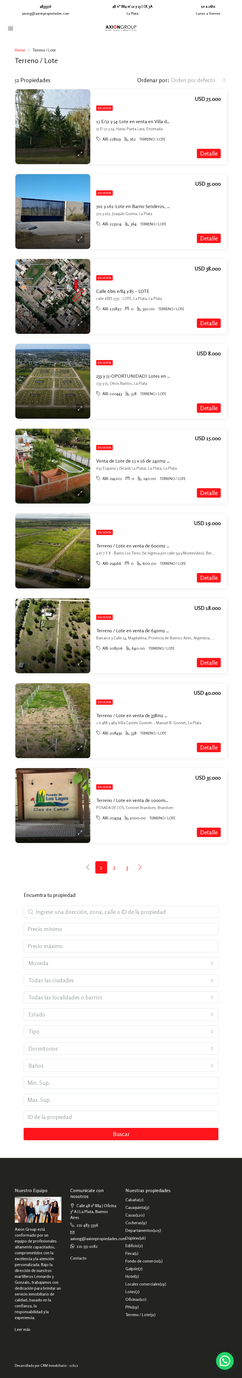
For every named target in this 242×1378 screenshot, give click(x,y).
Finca (129, 1253)
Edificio (131, 1245)
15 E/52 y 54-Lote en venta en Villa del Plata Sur (143, 121)
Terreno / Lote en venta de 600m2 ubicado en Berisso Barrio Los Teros (167, 546)
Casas (130, 1214)
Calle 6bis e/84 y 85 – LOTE (122, 291)
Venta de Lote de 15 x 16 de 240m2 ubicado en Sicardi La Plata (158, 461)
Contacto (78, 1257)
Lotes (130, 1291)
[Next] (140, 867)
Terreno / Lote (137, 1314)
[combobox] (198, 80)
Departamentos (139, 1230)
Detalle (209, 153)
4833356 (45, 6)
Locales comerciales (142, 1283)
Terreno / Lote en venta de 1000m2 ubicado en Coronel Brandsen (162, 800)
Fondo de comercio (141, 1260)
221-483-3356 (87, 1224)
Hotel (130, 1276)
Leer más (22, 1329)
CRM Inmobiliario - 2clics (59, 1365)
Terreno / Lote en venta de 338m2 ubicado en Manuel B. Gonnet (160, 715)
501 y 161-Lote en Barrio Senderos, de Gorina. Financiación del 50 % (164, 206)
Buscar (121, 1134)
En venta (104, 108)
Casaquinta (135, 1207)
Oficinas (132, 1299)
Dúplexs (132, 1237)
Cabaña (132, 1199)
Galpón (131, 1268)
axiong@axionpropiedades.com (45, 13)
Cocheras (133, 1222)
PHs (128, 1306)
